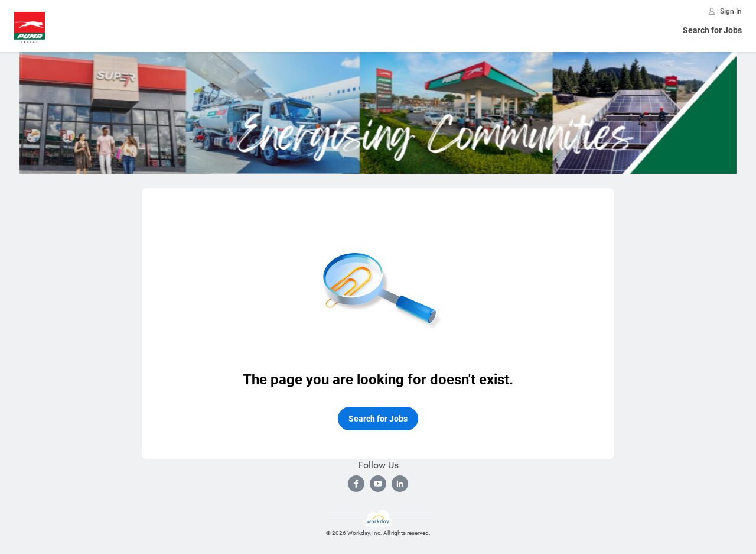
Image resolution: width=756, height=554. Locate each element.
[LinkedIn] (400, 483)
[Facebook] (356, 483)
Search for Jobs (712, 30)
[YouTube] (378, 483)
